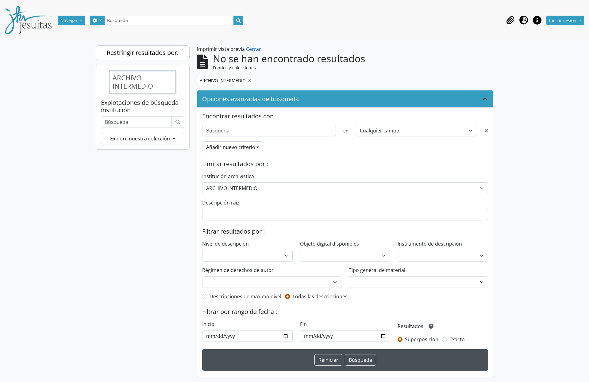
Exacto (457, 339)
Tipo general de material (377, 270)
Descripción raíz (221, 202)
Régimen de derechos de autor (238, 270)
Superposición (421, 339)
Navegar (69, 20)
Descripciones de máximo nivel (245, 296)
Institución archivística (228, 176)
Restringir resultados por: (143, 52)
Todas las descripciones (320, 296)
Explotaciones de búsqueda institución (140, 106)
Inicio (208, 324)
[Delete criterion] (486, 130)
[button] (510, 20)
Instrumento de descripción (430, 243)
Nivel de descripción (225, 243)
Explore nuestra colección (140, 138)
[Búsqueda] (177, 122)
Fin (303, 324)
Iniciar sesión (563, 20)
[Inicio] (31, 20)
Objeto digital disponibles (329, 243)
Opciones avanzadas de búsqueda (250, 99)
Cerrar (253, 49)
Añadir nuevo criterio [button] (230, 147)
